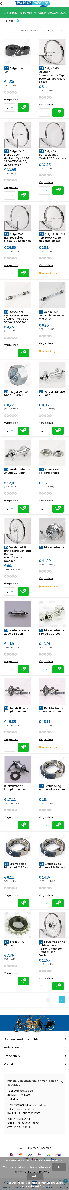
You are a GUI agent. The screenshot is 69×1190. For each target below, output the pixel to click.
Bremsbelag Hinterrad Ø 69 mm (52, 865)
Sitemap (46, 1147)
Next (62, 999)
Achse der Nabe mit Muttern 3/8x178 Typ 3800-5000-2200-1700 (16, 317)
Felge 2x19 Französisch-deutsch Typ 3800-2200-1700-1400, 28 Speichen (17, 158)
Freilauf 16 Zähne (14, 943)
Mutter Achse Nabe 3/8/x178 (16, 393)
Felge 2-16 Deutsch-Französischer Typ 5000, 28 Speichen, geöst (52, 75)
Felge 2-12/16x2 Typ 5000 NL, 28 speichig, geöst (52, 237)
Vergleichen (11, 99)
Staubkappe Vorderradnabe (50, 471)
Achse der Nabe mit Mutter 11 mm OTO (51, 315)
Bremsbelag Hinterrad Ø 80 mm (17, 865)
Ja (59, 1167)
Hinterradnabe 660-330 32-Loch (51, 632)
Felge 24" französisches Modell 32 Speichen (52, 155)
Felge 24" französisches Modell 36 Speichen (17, 237)
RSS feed (32, 1147)
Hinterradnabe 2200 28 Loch (16, 632)
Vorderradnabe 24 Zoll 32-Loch (17, 471)
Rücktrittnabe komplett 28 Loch (16, 710)
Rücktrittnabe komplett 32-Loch (51, 710)
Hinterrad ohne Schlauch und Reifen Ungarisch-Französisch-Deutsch (52, 948)
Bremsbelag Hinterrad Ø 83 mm (52, 787)
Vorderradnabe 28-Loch (52, 393)
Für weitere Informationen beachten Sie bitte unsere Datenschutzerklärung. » (35, 1184)
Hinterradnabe (52, 547)
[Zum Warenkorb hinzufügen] (23, 107)
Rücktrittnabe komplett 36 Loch (16, 787)
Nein (34, 1176)
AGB (21, 1147)
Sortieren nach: (30, 30)
